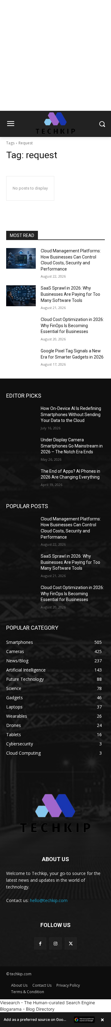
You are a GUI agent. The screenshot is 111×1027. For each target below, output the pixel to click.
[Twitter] (71, 943)
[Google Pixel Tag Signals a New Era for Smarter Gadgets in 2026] (21, 358)
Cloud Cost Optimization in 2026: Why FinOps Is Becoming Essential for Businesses (72, 325)
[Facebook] (40, 943)
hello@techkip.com (49, 900)
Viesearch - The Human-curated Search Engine (47, 1002)
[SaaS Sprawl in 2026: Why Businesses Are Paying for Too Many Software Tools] (21, 295)
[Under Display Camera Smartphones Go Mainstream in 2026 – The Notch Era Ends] (21, 447)
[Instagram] (55, 943)
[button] (55, 1019)
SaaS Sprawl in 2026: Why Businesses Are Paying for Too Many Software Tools (70, 294)
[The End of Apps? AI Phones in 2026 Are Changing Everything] (21, 478)
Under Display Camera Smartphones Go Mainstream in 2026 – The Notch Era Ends (72, 445)
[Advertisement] (55, 55)
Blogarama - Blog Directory (27, 1009)
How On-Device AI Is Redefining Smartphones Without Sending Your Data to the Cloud (71, 414)
